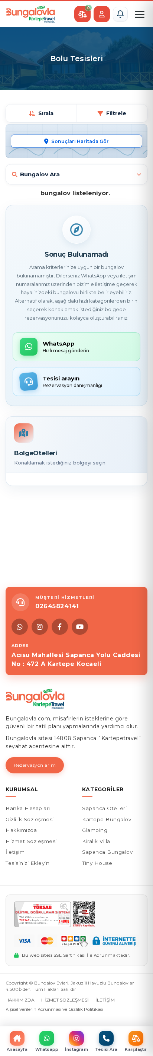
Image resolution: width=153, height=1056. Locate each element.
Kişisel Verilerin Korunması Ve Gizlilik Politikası (54, 1009)
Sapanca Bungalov (107, 852)
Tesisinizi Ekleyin (27, 863)
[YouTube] (80, 627)
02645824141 (57, 606)
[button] (120, 14)
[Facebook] (60, 627)
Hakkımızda (21, 830)
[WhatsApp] (20, 627)
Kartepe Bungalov (106, 819)
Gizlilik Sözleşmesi (30, 819)
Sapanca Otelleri (104, 808)
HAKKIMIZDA (20, 1000)
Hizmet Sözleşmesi (31, 841)
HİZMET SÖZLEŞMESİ (65, 1000)
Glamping (94, 830)
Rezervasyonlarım (35, 765)
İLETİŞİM (105, 1000)
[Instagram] (40, 627)
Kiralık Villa (96, 841)
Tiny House (97, 863)
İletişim (15, 852)
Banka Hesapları (28, 808)
